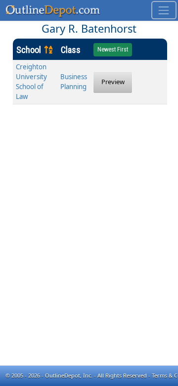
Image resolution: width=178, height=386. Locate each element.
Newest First (112, 49)
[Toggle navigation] (164, 10)
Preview (113, 81)
